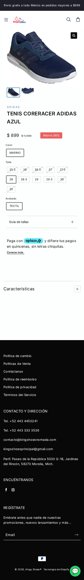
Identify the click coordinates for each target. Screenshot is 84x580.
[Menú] (6, 19)
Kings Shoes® (33, 569)
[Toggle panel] (77, 289)
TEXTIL (14, 206)
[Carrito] (78, 19)
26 (25, 169)
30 (62, 179)
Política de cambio (17, 356)
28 (11, 179)
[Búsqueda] (68, 19)
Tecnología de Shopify (56, 569)
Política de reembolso (20, 379)
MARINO (15, 152)
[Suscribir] (76, 534)
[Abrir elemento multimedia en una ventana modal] (74, 35)
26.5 (38, 169)
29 (37, 179)
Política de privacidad (19, 387)
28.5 (24, 179)
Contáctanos (13, 371)
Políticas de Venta (17, 363)
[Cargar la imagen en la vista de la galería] (13, 92)
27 (50, 169)
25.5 (12, 169)
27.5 (62, 169)
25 (11, 189)
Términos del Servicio (19, 395)
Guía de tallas (19, 222)
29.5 (49, 179)
